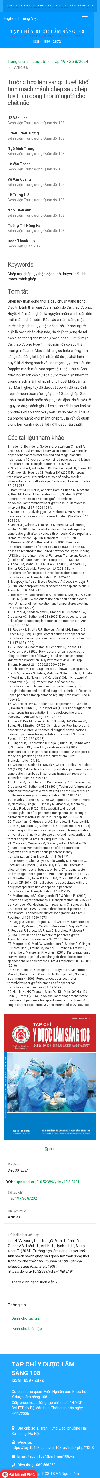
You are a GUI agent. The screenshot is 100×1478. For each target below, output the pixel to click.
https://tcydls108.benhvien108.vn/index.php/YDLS (53, 1447)
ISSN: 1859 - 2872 (47, 41)
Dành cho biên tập (27, 1328)
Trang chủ (16, 61)
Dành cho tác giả (26, 1318)
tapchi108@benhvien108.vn (51, 1456)
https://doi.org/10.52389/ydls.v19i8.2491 (46, 1182)
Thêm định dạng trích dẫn (33, 1282)
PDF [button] (51, 1149)
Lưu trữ (38, 61)
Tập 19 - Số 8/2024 (70, 61)
